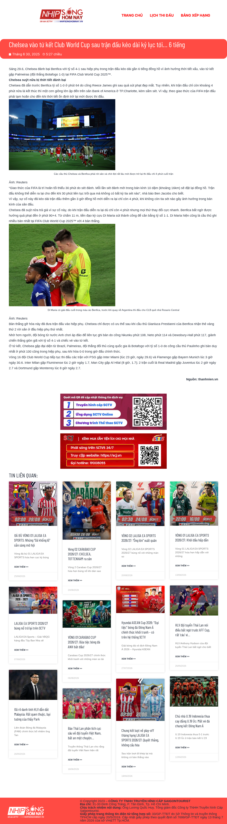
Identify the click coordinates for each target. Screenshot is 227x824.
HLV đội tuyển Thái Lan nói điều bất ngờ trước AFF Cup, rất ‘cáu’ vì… (192, 630)
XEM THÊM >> (21, 567)
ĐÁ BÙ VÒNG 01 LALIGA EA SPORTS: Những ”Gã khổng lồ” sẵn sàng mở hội (32, 540)
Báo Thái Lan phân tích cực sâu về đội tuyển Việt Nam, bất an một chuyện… (84, 733)
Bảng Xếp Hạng (195, 15)
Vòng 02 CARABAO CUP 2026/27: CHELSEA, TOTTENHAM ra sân (82, 554)
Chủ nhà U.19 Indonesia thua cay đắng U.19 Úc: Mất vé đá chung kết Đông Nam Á (192, 721)
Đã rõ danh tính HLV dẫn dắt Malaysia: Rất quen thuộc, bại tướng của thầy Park (32, 714)
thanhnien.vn (208, 379)
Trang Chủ (132, 15)
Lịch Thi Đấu (162, 15)
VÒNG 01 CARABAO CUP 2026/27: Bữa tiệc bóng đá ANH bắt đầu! (84, 642)
